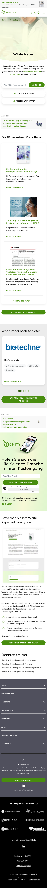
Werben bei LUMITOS (22, 856)
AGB (23, 880)
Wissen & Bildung (9, 735)
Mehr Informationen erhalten (23, 643)
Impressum (12, 880)
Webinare (5, 719)
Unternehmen (7, 693)
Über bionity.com (24, 865)
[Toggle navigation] (44, 13)
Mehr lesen (7, 504)
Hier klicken (23, 489)
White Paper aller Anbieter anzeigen (23, 399)
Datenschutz (34, 880)
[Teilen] (34, 12)
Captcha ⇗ (34, 492)
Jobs (3, 727)
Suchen (38, 85)
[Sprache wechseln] (38, 12)
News (4, 685)
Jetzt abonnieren (23, 780)
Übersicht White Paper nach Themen (16, 664)
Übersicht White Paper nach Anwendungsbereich (21, 667)
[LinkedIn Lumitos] (23, 846)
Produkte (5, 702)
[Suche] (30, 12)
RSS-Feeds (6, 744)
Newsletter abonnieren (20, 482)
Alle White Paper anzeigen (23, 312)
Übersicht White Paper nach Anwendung (17, 671)
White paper (7, 710)
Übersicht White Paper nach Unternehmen (18, 660)
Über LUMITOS (23, 861)
